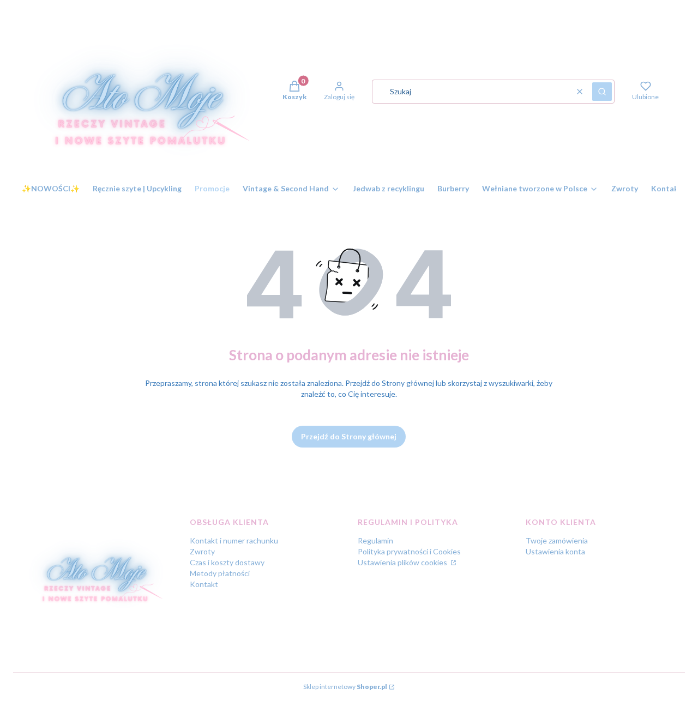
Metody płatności (220, 573)
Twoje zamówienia (557, 540)
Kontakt (204, 584)
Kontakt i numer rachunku (234, 540)
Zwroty (202, 551)
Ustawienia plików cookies (403, 562)
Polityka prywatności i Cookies (409, 551)
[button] (602, 91)
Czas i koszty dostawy (227, 562)
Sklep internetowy (345, 686)
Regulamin (375, 540)
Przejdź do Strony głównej (348, 436)
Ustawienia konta (555, 551)
